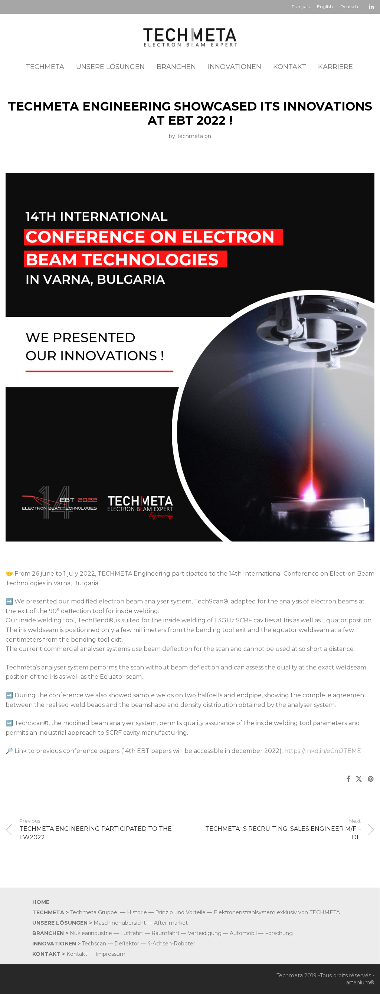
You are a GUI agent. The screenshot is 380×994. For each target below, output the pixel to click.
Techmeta (190, 136)
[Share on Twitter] (359, 779)
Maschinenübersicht (120, 922)
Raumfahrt (165, 933)
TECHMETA (45, 67)
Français (300, 6)
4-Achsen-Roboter (171, 943)
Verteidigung (205, 933)
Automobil (243, 933)
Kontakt (76, 954)
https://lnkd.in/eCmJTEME (322, 750)
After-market (171, 922)
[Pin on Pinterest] (371, 779)
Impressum (110, 954)
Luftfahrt (131, 933)
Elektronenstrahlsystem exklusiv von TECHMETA (277, 912)
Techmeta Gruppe (93, 912)
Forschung (279, 933)
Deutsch (349, 6)
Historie (137, 912)
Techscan (94, 943)
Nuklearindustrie (91, 933)
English (325, 6)
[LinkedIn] (371, 6)
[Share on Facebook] (348, 779)
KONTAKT (289, 67)
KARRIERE (335, 67)
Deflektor (126, 943)
